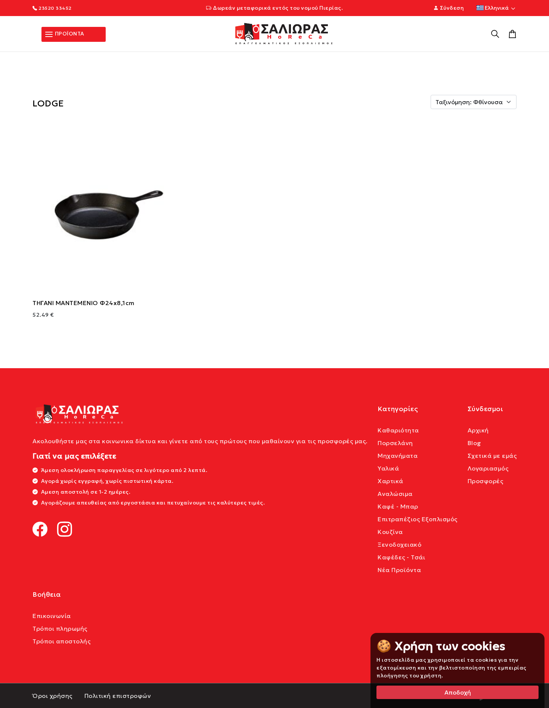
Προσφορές (485, 481)
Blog (474, 443)
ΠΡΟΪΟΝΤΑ (68, 33)
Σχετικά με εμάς (492, 455)
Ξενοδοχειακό (399, 544)
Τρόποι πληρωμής (59, 628)
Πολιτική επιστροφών (117, 695)
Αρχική (478, 430)
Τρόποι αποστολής (61, 641)
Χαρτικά (390, 481)
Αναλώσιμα (395, 493)
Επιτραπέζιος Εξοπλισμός (418, 519)
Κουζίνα (390, 531)
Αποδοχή (457, 692)
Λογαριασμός (488, 468)
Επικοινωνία (51, 616)
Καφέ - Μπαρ (398, 506)
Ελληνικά (497, 7)
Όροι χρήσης (52, 695)
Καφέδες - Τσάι (401, 557)
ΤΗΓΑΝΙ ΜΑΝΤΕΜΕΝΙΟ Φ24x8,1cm (83, 303)
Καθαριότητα (398, 430)
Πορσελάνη (395, 443)
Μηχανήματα (398, 455)
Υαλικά (388, 468)
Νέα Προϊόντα (399, 570)
